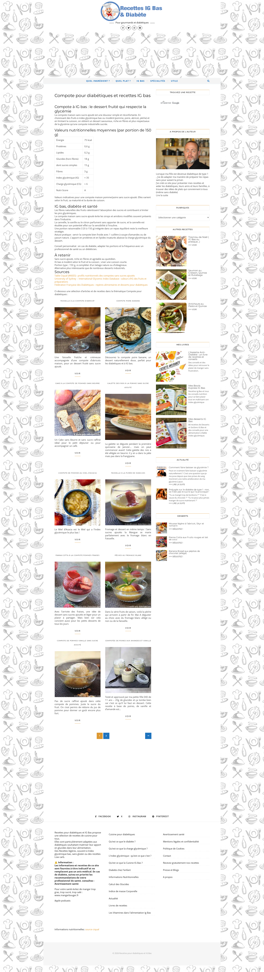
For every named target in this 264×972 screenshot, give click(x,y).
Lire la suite (162, 195)
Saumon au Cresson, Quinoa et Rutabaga (197, 272)
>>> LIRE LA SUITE (177, 484)
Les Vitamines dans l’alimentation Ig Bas (130, 912)
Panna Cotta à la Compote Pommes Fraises (77, 555)
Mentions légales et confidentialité (181, 841)
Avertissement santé (67, 883)
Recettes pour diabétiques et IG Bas (73, 832)
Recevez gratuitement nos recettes (181, 862)
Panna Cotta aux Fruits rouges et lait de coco (188, 538)
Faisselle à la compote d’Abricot (78, 301)
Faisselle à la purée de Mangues (128, 473)
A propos (167, 877)
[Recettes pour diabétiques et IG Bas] (132, 16)
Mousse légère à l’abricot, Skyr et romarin (186, 524)
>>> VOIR (192, 245)
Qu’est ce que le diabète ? (122, 841)
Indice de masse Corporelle (123, 891)
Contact (167, 855)
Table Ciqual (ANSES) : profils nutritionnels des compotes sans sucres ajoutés (95, 275)
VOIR (78, 373)
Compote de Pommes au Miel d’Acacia (77, 473)
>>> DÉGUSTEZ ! (176, 529)
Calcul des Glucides (119, 884)
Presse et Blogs (171, 869)
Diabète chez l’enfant (120, 869)
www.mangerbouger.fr (67, 895)
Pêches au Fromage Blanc (128, 555)
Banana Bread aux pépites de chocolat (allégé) (184, 552)
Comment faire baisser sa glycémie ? (189, 467)
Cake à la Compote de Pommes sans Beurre (77, 383)
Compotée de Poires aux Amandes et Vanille (128, 641)
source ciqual (92, 929)
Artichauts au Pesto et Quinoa (197, 305)
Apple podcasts (62, 900)
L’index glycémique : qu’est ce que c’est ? (130, 855)
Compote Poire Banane (128, 301)
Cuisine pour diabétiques (122, 834)
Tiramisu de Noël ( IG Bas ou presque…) (198, 239)
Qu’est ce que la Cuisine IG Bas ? (126, 862)
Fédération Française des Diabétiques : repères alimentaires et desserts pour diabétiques (101, 284)
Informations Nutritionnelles (124, 877)
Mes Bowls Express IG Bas (196, 386)
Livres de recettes (118, 905)
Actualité (113, 898)
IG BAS (141, 80)
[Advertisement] (132, 55)
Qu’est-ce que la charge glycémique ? (128, 848)
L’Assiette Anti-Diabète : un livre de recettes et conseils (197, 356)
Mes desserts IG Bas (197, 420)
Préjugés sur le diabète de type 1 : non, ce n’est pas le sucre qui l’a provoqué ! (189, 490)
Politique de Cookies (173, 848)
